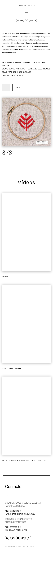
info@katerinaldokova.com (20, 514)
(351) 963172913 (12, 511)
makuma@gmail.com (16, 530)
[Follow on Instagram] (31, 20)
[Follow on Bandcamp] (22, 20)
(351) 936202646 (12, 527)
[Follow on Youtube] (26, 20)
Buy (18, 87)
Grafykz (31, 546)
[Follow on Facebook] (35, 20)
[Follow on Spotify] (17, 20)
